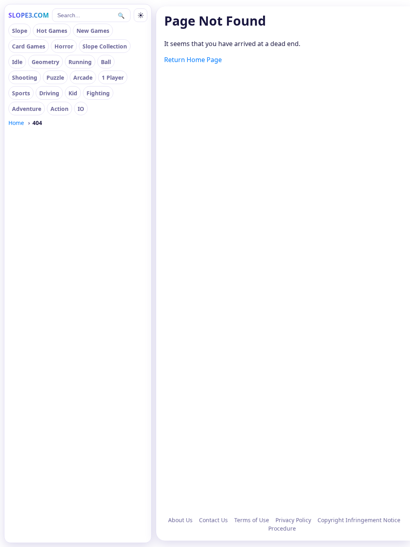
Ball (106, 62)
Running (80, 62)
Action (59, 109)
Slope (19, 30)
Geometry (45, 62)
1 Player (113, 77)
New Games (92, 30)
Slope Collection (104, 46)
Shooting (24, 77)
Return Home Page (193, 59)
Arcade (82, 77)
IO (81, 109)
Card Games (28, 46)
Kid (72, 93)
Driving (49, 93)
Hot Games (51, 30)
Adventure (26, 109)
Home (16, 123)
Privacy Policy (293, 520)
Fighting (98, 93)
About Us (180, 520)
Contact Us (213, 520)
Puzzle (55, 77)
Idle (17, 62)
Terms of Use (251, 520)
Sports (21, 93)
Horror (63, 46)
